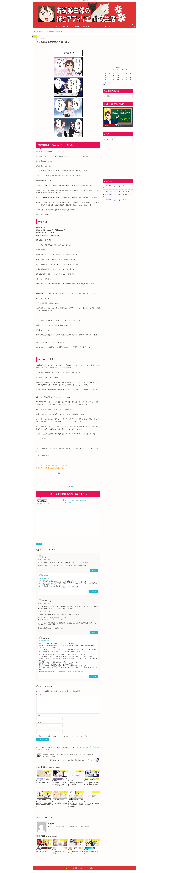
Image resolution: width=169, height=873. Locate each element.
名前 (38, 715)
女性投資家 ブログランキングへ (44, 503)
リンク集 (77, 26)
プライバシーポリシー (107, 26)
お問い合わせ (86, 26)
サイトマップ (95, 26)
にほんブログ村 (67, 502)
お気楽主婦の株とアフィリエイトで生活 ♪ (83, 868)
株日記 (39, 543)
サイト (38, 729)
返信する (94, 570)
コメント (39, 694)
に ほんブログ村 (68, 486)
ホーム (57, 26)
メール (39, 722)
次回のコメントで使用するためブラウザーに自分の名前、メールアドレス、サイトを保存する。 (64, 736)
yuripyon (51, 823)
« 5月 (104, 84)
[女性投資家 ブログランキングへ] (42, 501)
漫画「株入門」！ (67, 26)
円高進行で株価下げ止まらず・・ (113, 186)
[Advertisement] (52, 522)
